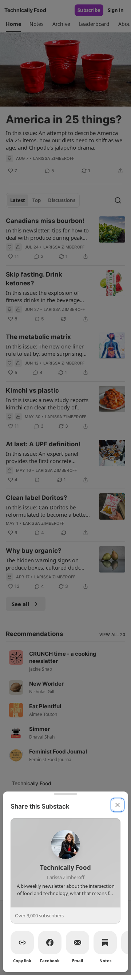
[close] (117, 805)
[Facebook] (49, 942)
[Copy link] (22, 942)
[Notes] (105, 942)
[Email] (77, 942)
